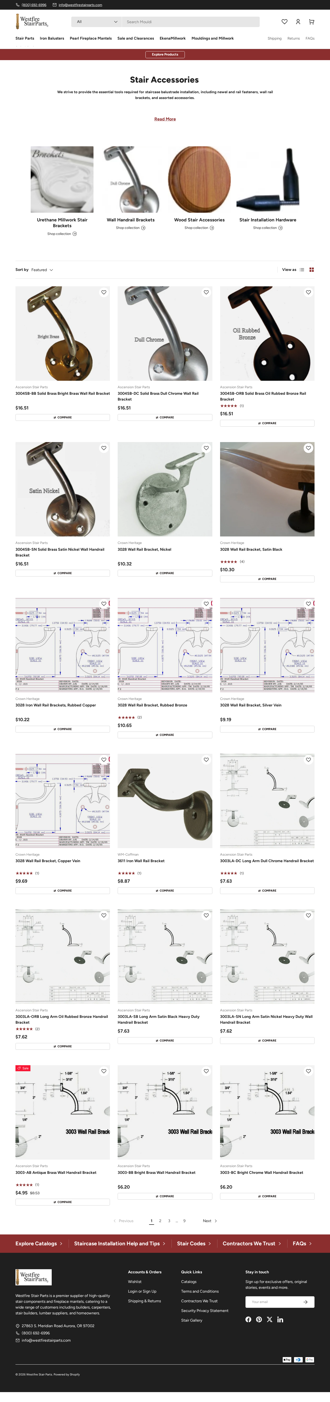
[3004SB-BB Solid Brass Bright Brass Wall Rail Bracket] (62, 333)
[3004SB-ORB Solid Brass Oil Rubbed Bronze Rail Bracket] (267, 333)
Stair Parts (24, 38)
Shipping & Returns (144, 1301)
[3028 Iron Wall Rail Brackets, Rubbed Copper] (62, 645)
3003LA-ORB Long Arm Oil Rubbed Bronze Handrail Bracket (61, 1019)
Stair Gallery (191, 1320)
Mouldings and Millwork (213, 38)
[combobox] (165, 22)
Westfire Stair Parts (39, 1374)
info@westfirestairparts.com (46, 1340)
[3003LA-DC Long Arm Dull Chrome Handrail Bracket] (267, 801)
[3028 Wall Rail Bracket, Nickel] (165, 489)
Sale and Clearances (135, 38)
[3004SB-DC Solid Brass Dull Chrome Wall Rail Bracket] (165, 333)
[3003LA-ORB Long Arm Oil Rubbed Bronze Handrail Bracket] (62, 956)
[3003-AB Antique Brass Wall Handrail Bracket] (62, 1112)
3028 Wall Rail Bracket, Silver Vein (250, 705)
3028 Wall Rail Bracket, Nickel (144, 549)
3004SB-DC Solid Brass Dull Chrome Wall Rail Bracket (158, 396)
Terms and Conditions (200, 1291)
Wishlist (135, 1281)
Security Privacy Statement (205, 1310)
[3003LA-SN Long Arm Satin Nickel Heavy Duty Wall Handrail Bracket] (267, 956)
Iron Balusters (52, 38)
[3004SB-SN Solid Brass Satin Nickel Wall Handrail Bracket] (62, 489)
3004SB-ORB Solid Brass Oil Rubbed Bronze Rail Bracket (263, 396)
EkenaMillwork (173, 38)
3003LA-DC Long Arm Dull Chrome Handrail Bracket (267, 861)
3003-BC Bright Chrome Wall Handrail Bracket (261, 1172)
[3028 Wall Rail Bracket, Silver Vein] (267, 645)
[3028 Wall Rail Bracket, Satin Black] (267, 489)
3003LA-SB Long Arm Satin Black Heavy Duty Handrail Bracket (159, 1019)
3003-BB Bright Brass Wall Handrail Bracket (156, 1172)
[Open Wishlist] (284, 21)
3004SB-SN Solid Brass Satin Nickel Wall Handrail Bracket (59, 552)
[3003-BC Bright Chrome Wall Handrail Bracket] (267, 1112)
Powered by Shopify (67, 1374)
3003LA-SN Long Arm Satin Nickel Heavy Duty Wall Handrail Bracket (266, 1019)
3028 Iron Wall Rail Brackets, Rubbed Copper (55, 705)
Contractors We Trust (199, 1301)
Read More (165, 119)
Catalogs (188, 1281)
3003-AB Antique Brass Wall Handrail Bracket (55, 1172)
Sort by (22, 269)
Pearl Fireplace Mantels (91, 38)
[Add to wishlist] (104, 292)
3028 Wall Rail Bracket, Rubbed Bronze (152, 705)
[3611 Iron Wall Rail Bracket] (165, 801)
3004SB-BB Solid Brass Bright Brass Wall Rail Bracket (62, 393)
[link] (123, 1221)
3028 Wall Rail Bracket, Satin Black (251, 549)
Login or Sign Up (142, 1291)
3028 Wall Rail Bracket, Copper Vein (47, 861)
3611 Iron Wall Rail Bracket (141, 861)
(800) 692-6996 (36, 1333)
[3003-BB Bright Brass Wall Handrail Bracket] (165, 1112)
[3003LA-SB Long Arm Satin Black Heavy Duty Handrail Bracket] (165, 956)
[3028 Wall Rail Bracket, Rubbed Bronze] (165, 645)
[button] (311, 21)
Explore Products (165, 54)
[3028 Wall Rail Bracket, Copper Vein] (62, 801)
